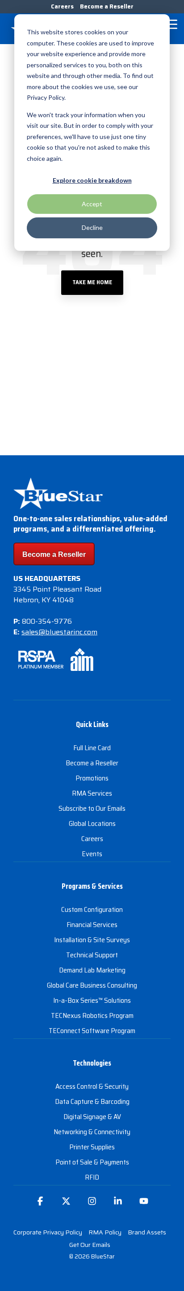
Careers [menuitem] (62, 6)
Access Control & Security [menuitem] (92, 1086)
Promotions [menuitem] (92, 778)
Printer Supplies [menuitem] (92, 1146)
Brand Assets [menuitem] (147, 1232)
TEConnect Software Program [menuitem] (92, 1030)
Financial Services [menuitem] (92, 924)
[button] (170, 24)
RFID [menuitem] (92, 1177)
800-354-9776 (47, 621)
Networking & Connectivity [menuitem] (92, 1131)
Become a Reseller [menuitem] (107, 6)
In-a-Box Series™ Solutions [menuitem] (92, 1000)
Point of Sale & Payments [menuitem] (92, 1162)
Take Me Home (92, 282)
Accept (92, 204)
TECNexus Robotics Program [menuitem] (92, 1015)
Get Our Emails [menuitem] (89, 1245)
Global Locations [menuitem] (92, 823)
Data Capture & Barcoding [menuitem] (92, 1101)
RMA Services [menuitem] (92, 793)
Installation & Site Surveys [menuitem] (92, 939)
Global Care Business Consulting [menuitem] (92, 985)
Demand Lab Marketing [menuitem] (92, 970)
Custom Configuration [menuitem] (92, 909)
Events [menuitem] (92, 853)
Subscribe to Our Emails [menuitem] (92, 808)
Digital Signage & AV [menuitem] (92, 1116)
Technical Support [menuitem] (92, 954)
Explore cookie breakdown (92, 180)
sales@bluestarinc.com (59, 631)
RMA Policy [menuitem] (104, 1232)
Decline (92, 227)
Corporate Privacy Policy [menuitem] (47, 1232)
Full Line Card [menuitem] (92, 747)
